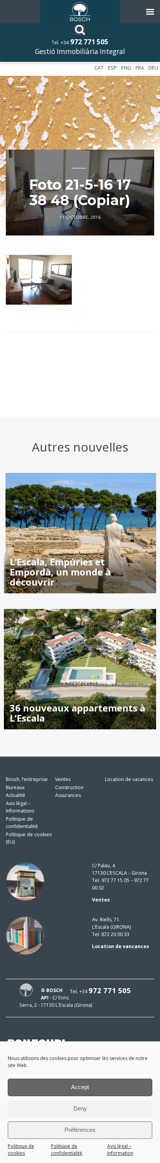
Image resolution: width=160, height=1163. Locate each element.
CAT (98, 67)
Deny (80, 1108)
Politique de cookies (21, 1150)
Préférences (80, 1129)
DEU (153, 67)
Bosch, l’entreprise (27, 779)
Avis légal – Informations (20, 807)
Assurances (68, 795)
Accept (80, 1087)
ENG (126, 67)
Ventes (63, 779)
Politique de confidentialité (66, 1150)
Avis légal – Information (120, 1150)
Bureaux (15, 787)
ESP (112, 67)
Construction (69, 787)
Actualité (15, 795)
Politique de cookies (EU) (29, 838)
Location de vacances (129, 779)
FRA (140, 67)
